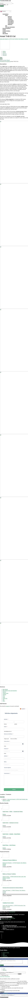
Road (4, 697)
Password (2, 973)
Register (5, 970)
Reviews (5, 55)
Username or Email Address (6, 972)
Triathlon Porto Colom (8, 902)
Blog (4, 954)
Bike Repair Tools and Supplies (10, 690)
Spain (6, 15)
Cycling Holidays (6, 31)
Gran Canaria (10, 20)
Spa (3, 699)
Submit (2, 965)
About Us (5, 955)
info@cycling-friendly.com (11, 925)
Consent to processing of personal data (11, 990)
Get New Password (4, 997)
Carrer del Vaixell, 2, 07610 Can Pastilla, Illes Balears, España (14, 39)
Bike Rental (5, 33)
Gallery (4, 51)
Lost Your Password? (5, 976)
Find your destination (10, 27)
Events (4, 29)
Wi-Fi (4, 701)
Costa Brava (10, 23)
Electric (4, 692)
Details (4, 52)
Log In (19, 973)
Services (5, 54)
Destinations (5, 14)
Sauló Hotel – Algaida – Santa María (11, 834)
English (4, 11)
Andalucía (10, 24)
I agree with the (8, 918)
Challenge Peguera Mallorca (10, 860)
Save (1, 57)
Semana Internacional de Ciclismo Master (13, 887)
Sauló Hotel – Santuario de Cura (10, 822)
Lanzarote (10, 19)
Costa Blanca (11, 21)
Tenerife (10, 18)
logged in (8, 706)
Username (2, 981)
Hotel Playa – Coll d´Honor (9, 845)
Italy (6, 25)
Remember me (5, 975)
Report (8, 60)
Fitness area (5, 693)
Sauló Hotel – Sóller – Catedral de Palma (13, 811)
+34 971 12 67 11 (10, 929)
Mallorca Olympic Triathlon (9, 874)
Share (1, 59)
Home (1, 61)
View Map (2, 797)
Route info (5, 698)
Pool (4, 695)
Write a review (3, 60)
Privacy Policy (12, 918)
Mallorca (10, 16)
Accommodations (7, 28)
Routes (4, 32)
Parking (4, 694)
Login (4, 968)
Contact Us (5, 956)
